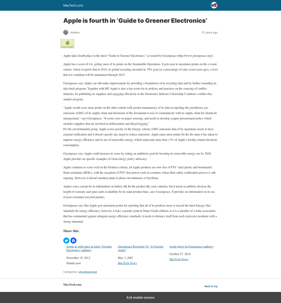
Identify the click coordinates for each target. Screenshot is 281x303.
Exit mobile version (140, 297)
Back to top (211, 286)
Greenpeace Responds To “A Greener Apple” (140, 248)
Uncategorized (87, 271)
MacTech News (127, 263)
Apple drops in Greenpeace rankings (191, 246)
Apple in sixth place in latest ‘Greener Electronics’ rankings (89, 248)
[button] (66, 240)
